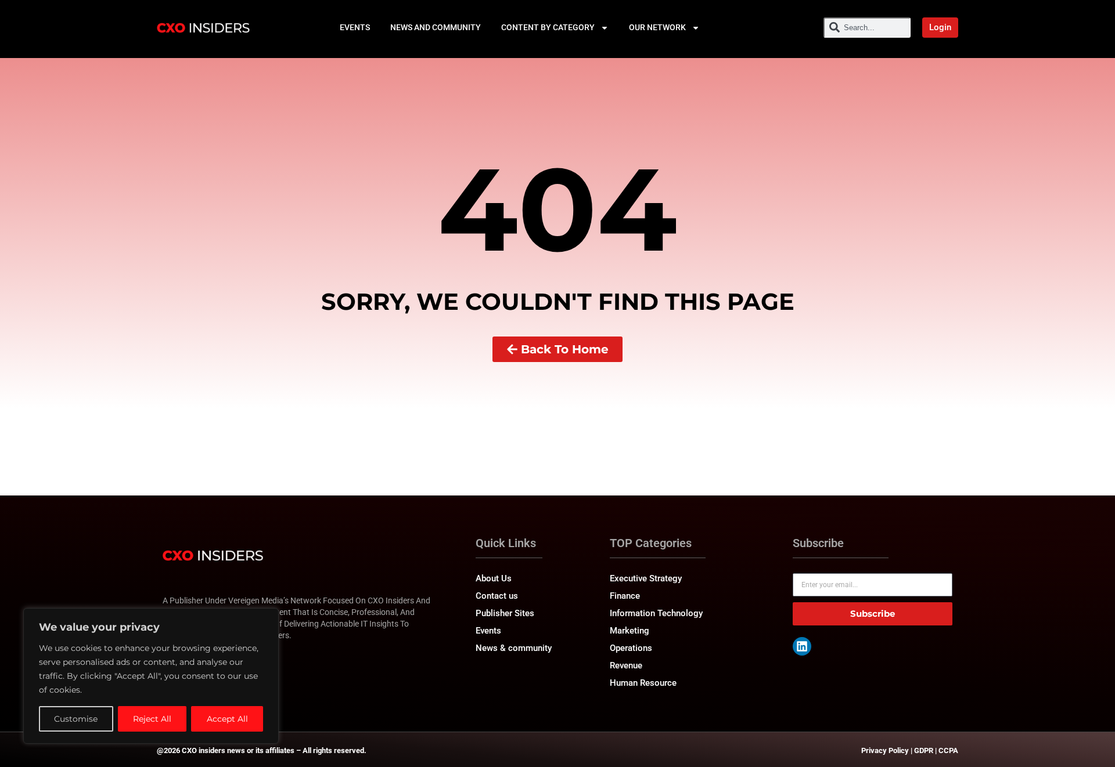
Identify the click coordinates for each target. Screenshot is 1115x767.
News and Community (435, 27)
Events (355, 27)
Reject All (152, 719)
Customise (76, 719)
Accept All (227, 719)
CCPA (948, 750)
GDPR (923, 750)
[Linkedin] (802, 646)
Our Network (657, 27)
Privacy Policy (885, 750)
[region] (151, 676)
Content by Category (548, 27)
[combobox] (867, 27)
